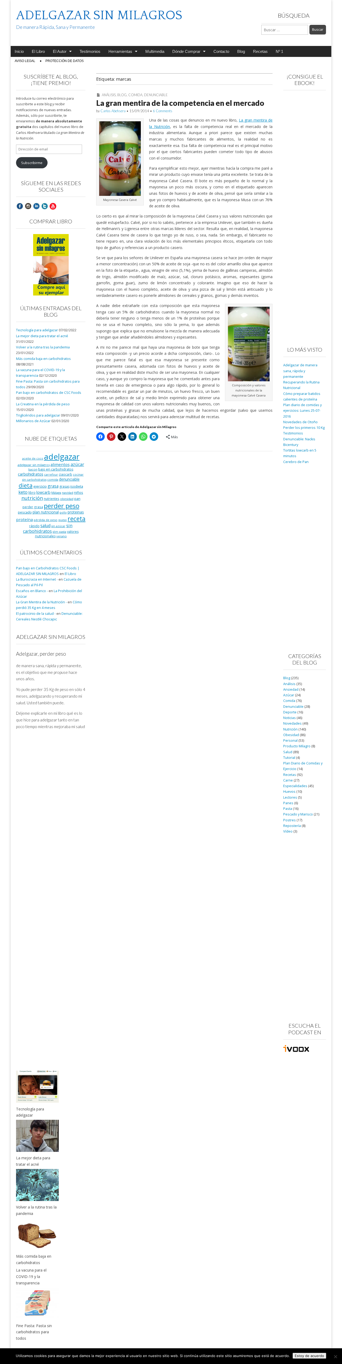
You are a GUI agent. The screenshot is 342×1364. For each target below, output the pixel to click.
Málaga (56, 493)
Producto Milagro (296, 746)
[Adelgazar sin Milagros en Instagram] (28, 206)
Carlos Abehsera (113, 111)
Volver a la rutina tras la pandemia (43, 347)
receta (77, 518)
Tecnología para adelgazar (37, 330)
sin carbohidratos (47, 528)
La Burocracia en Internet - (37, 579)
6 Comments (162, 111)
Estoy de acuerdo (309, 1356)
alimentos (60, 464)
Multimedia (154, 51)
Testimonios (90, 51)
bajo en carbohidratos (55, 469)
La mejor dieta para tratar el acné (42, 336)
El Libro (38, 51)
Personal (290, 740)
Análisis (109, 95)
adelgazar (62, 456)
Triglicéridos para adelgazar (38, 415)
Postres (289, 820)
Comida (135, 95)
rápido (34, 526)
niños (78, 492)
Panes (288, 803)
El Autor (60, 51)
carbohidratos (30, 474)
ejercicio (40, 486)
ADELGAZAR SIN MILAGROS (99, 15)
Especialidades (295, 786)
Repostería (292, 825)
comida (52, 479)
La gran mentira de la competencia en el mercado (180, 102)
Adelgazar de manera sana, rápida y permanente (300, 371)
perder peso (61, 505)
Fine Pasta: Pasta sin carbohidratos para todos (34, 1332)
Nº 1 (279, 51)
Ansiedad (290, 689)
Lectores (290, 797)
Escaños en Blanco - (32, 591)
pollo (63, 512)
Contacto (221, 51)
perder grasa (32, 507)
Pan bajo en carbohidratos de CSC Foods (48, 392)
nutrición (32, 498)
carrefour (51, 474)
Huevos (289, 791)
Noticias (289, 718)
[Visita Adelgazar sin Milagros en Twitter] (44, 206)
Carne (288, 780)
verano (61, 536)
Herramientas (120, 51)
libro (32, 492)
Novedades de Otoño (300, 422)
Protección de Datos (64, 61)
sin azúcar (58, 526)
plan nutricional (46, 512)
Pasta (287, 808)
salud (45, 525)
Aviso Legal (25, 61)
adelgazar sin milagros (34, 465)
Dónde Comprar (186, 51)
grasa (53, 486)
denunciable (69, 479)
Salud (287, 752)
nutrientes (51, 498)
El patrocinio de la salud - (36, 613)
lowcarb (43, 492)
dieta (26, 485)
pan (77, 498)
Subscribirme (31, 163)
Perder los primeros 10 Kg (304, 427)
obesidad (66, 499)
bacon (32, 469)
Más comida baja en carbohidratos (43, 358)
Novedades (292, 723)
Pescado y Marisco (298, 814)
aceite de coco (32, 458)
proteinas (76, 512)
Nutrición (290, 729)
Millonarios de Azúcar (33, 421)
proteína (24, 519)
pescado (25, 512)
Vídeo (288, 831)
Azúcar (288, 695)
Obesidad (291, 735)
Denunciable (156, 95)
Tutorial (289, 757)
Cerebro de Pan (296, 462)
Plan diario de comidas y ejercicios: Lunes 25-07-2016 (302, 411)
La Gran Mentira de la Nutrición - (41, 602)
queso (62, 520)
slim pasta (59, 532)
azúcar (77, 464)
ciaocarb (65, 474)
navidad (67, 493)
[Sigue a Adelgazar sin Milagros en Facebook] (20, 206)
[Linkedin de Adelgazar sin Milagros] (36, 206)
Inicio (19, 51)
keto (23, 492)
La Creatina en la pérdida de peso (43, 404)
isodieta (76, 486)
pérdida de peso (45, 520)
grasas (64, 486)
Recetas (260, 51)
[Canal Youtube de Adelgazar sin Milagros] (53, 206)
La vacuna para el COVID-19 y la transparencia (31, 1276)
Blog (241, 51)
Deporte (290, 712)
